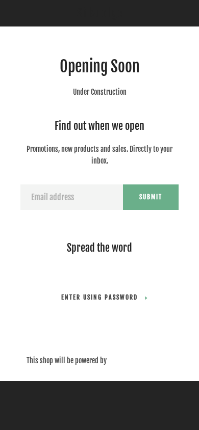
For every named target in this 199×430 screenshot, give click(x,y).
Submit (150, 197)
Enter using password (99, 297)
